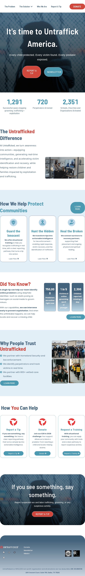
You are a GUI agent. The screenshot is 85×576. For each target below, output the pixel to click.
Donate (27, 547)
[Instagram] (9, 552)
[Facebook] (3, 552)
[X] (14, 552)
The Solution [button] (24, 6)
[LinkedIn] (3, 557)
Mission (27, 553)
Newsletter (28, 550)
